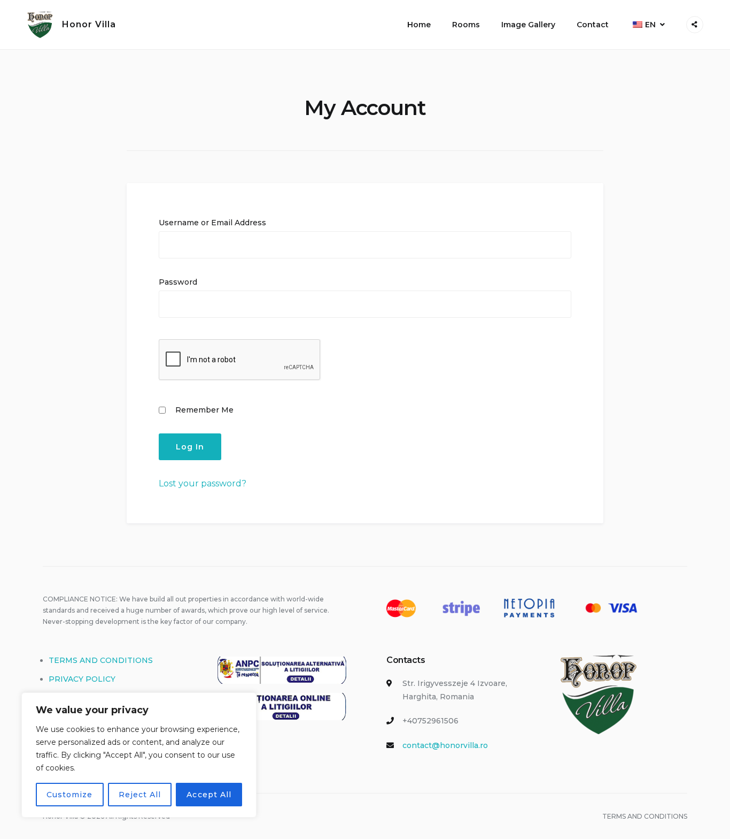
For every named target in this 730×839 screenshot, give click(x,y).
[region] (139, 755)
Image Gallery (528, 24)
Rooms (466, 24)
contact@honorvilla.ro (445, 745)
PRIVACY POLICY (82, 679)
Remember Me (203, 410)
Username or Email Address (212, 222)
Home (419, 24)
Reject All (140, 794)
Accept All (209, 794)
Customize (69, 794)
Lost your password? (202, 483)
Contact (593, 24)
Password (178, 282)
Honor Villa (89, 24)
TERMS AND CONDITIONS (101, 660)
